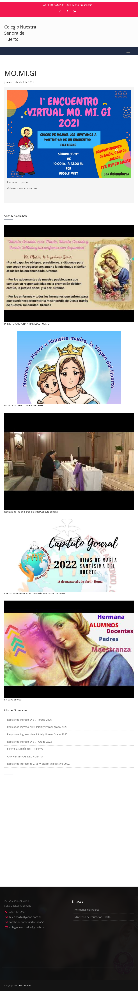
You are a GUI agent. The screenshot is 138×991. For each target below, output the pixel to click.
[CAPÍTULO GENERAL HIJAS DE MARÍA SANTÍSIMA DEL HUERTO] (69, 555)
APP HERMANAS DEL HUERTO (25, 756)
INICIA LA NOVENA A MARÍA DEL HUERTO (25, 405)
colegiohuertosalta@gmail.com (27, 927)
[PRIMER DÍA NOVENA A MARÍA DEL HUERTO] (69, 272)
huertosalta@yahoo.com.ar (25, 917)
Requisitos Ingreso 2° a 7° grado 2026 (29, 719)
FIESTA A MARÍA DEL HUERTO (25, 749)
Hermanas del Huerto (87, 909)
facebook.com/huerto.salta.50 (26, 922)
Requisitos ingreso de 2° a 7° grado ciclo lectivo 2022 (38, 763)
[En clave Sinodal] (69, 648)
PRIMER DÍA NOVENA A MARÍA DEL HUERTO (27, 323)
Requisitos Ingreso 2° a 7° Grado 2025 (29, 741)
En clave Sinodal (13, 699)
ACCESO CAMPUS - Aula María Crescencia (67, 5)
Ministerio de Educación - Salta (92, 917)
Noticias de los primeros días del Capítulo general (31, 511)
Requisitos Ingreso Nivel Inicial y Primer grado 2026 (37, 727)
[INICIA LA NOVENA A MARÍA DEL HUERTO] (69, 367)
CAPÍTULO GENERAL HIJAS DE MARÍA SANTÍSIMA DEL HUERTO (36, 593)
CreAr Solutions (23, 985)
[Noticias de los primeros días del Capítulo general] (69, 460)
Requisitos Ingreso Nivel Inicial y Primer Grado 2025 (37, 734)
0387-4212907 (17, 911)
